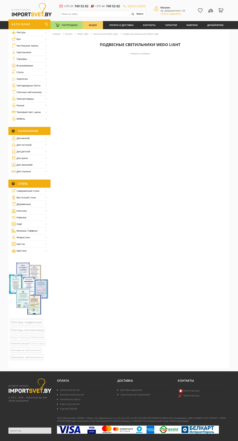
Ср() (179, 420)
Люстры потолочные (27, 330)
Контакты (149, 25)
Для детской (23, 151)
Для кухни (22, 158)
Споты (20, 72)
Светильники (24, 52)
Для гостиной (24, 144)
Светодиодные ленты (28, 85)
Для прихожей (25, 164)
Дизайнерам (215, 25)
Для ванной (23, 138)
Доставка (125, 380)
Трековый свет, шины (29, 112)
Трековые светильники (26, 357)
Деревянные (24, 204)
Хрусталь (22, 250)
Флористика (23, 237)
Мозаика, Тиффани (27, 230)
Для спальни (24, 171)
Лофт (19, 224)
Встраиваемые (25, 65)
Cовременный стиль (28, 190)
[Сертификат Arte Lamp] (28, 288)
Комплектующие (20, 343)
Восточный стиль (26, 197)
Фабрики (192, 25)
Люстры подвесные (26, 322)
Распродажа (70, 25)
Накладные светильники (26, 350)
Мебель (21, 118)
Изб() (185, 420)
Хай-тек (21, 244)
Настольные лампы (27, 45)
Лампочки (22, 78)
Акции (93, 25)
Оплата (63, 380)
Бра (19, 39)
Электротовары (25, 98)
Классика (22, 210)
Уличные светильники (29, 92)
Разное (20, 105)
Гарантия (171, 25)
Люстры (21, 32)
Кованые (21, 217)
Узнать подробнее (170, 13)
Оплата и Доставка (121, 25)
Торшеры (22, 58)
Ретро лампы (38, 343)
